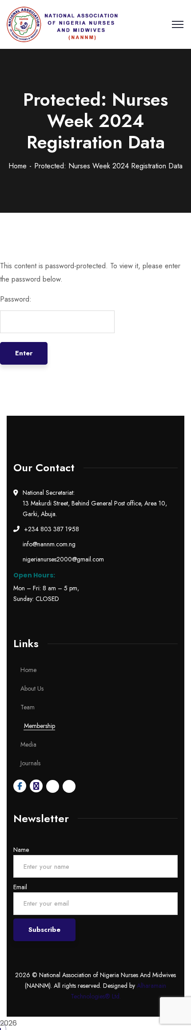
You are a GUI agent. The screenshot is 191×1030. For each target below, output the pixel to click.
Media (28, 744)
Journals (30, 763)
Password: (16, 299)
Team (27, 707)
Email (20, 887)
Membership (39, 725)
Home (17, 166)
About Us (32, 688)
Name (21, 849)
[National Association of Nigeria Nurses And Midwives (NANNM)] (62, 24)
